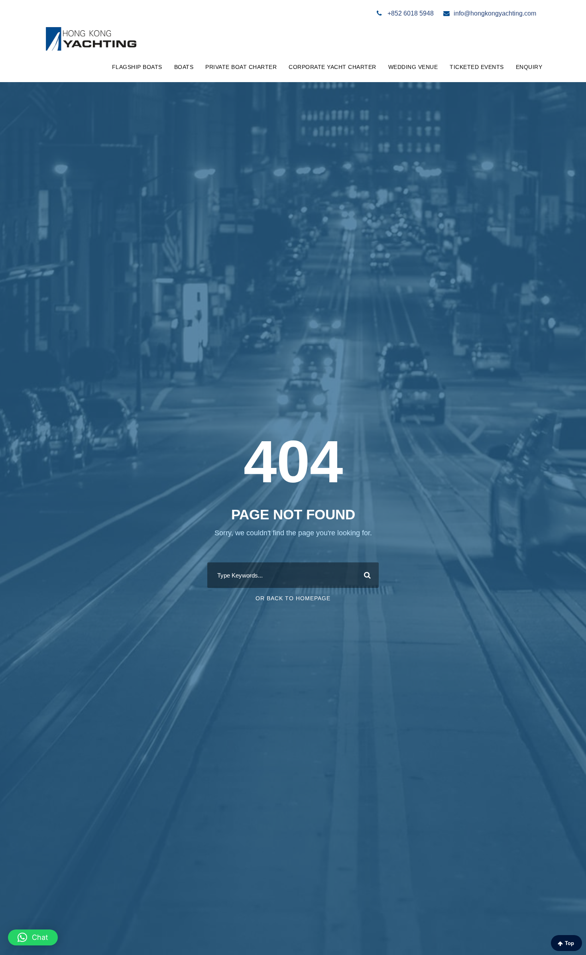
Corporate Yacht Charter (332, 67)
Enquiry (529, 67)
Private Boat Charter (241, 67)
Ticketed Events (477, 67)
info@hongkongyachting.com (495, 13)
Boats (184, 67)
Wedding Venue (413, 67)
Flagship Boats (137, 67)
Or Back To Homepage (293, 598)
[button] (33, 937)
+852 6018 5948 (410, 13)
